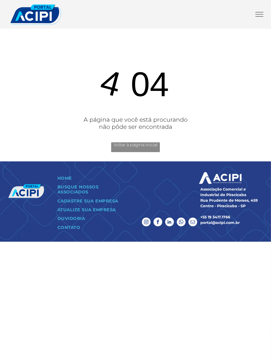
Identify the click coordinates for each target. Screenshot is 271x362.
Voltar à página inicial (135, 144)
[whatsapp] (181, 223)
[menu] (259, 14)
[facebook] (157, 223)
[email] (192, 223)
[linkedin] (169, 223)
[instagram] (146, 223)
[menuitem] (93, 178)
